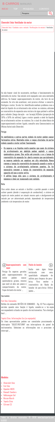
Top (15, 9)
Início (5, 9)
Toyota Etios (8, 401)
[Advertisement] (27, 60)
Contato (44, 9)
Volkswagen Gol (9, 395)
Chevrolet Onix (6, 27)
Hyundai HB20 (8, 389)
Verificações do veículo (37, 27)
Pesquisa (28, 9)
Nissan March (8, 398)
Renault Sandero (9, 392)
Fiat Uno (6, 386)
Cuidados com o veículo (20, 27)
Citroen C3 (7, 404)
